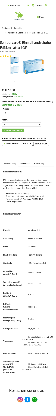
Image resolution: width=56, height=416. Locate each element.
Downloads (25, 163)
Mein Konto (15, 5)
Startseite (6, 28)
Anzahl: (5, 120)
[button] (5, 56)
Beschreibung (10, 163)
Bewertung (39, 163)
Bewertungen (41, 144)
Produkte (18, 28)
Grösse (6, 109)
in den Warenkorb (14, 130)
